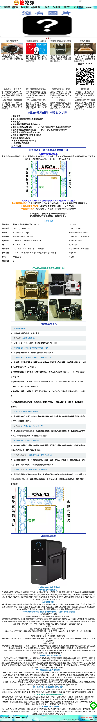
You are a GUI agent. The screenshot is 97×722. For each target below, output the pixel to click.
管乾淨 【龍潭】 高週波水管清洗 (15, 717)
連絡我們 (84, 719)
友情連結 (90, 719)
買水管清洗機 (78, 7)
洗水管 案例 (25, 7)
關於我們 (67, 7)
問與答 (47, 7)
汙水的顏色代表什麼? (36, 100)
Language (89, 7)
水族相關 (42, 436)
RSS (96, 719)
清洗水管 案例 (12, 41)
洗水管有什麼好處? (12, 89)
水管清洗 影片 (36, 7)
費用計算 (7, 7)
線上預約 (15, 7)
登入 (80, 1)
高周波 (21, 470)
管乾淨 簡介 (85, 41)
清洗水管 (17, 338)
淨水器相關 (57, 7)
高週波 (16, 474)
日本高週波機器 (28, 431)
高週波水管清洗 (20, 455)
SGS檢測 (33, 465)
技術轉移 (61, 100)
